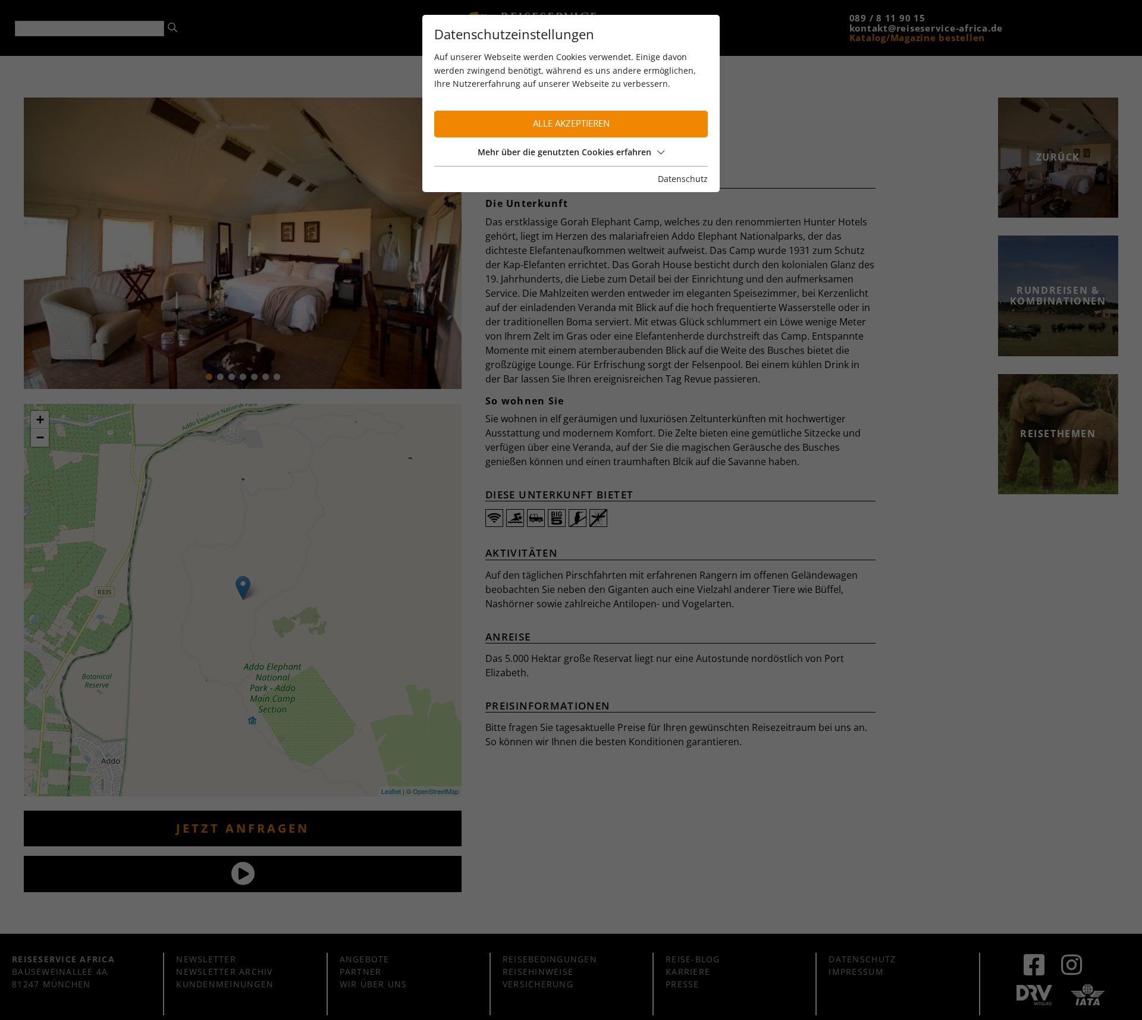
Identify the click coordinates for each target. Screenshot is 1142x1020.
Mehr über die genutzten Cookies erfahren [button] (564, 152)
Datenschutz (683, 178)
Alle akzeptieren (571, 123)
